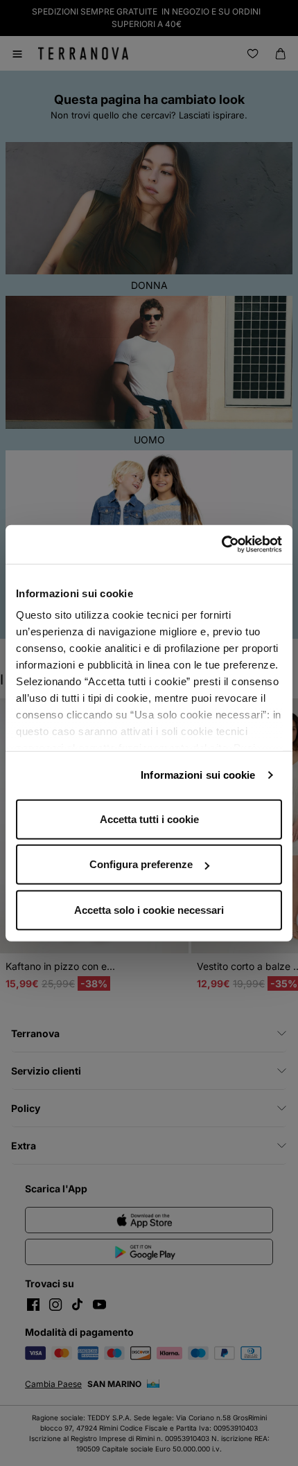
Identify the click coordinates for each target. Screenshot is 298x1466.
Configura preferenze (141, 864)
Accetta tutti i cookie (149, 818)
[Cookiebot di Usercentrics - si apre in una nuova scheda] (221, 545)
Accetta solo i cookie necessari (149, 909)
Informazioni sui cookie (198, 775)
